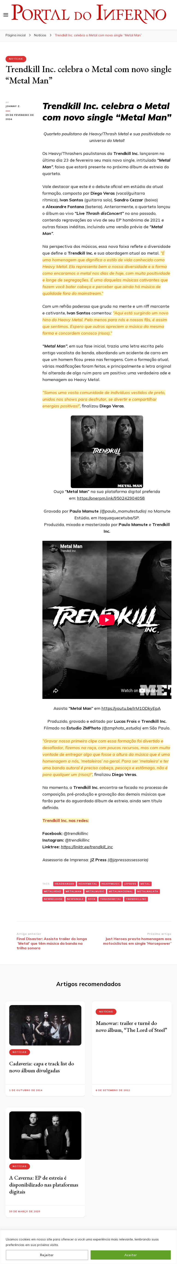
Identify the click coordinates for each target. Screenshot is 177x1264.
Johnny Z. (13, 106)
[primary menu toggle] (5, 14)
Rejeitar (47, 1255)
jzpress (130, 883)
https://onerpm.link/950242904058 (111, 498)
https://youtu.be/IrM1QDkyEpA (131, 708)
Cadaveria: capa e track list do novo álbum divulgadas (41, 1067)
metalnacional (121, 891)
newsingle (75, 899)
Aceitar (130, 1255)
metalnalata (147, 891)
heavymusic (111, 883)
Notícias (16, 58)
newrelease (53, 899)
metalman (74, 891)
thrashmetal (110, 899)
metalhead (52, 891)
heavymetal (88, 883)
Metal (145, 883)
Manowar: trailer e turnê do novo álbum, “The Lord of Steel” (131, 1026)
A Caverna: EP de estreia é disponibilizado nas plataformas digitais (43, 1184)
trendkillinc (136, 899)
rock (92, 899)
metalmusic (95, 891)
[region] (88, 1247)
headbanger (64, 883)
